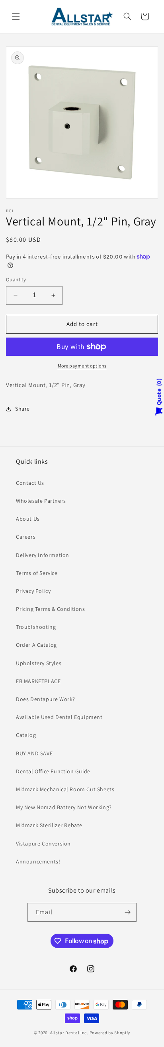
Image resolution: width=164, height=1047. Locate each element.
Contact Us (30, 482)
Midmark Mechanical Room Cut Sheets (65, 789)
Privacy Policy (33, 591)
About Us (28, 518)
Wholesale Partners (41, 500)
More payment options (82, 366)
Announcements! (38, 861)
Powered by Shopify (110, 1032)
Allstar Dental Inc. (70, 1032)
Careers (25, 536)
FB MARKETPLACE (38, 681)
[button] (16, 16)
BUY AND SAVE (34, 753)
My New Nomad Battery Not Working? (64, 807)
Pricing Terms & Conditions (50, 608)
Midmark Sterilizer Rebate (49, 825)
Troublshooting (36, 626)
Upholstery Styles (38, 663)
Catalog (26, 735)
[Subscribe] (127, 912)
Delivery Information (42, 555)
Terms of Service (37, 573)
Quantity (16, 279)
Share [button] (22, 408)
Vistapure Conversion (43, 843)
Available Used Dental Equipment (59, 717)
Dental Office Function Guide (53, 771)
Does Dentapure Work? (45, 699)
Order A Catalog (36, 644)
